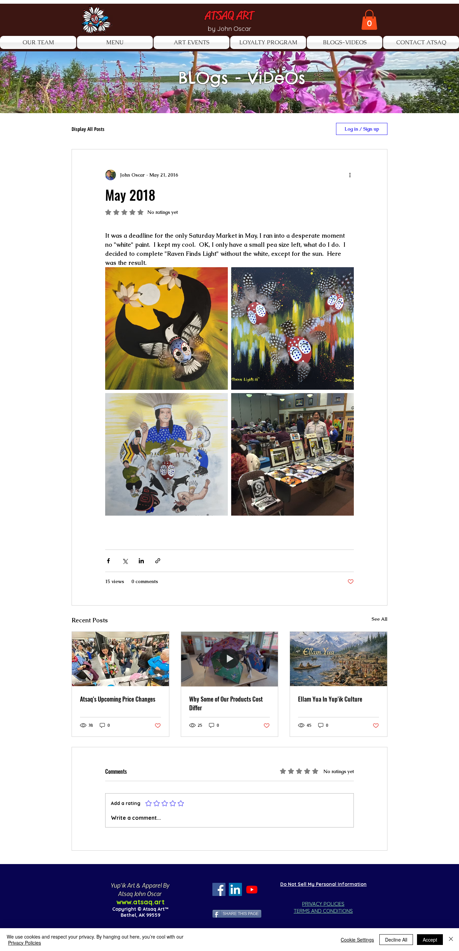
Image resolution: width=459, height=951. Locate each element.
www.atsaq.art (140, 902)
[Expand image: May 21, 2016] (292, 454)
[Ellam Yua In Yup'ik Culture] (338, 659)
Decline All (396, 939)
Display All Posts (88, 129)
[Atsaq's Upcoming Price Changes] (120, 659)
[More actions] (350, 175)
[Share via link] (158, 561)
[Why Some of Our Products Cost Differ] (229, 659)
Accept (430, 939)
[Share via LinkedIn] (141, 561)
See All (379, 619)
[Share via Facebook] (108, 561)
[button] (369, 20)
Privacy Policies (24, 942)
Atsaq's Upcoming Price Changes (117, 699)
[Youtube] (251, 889)
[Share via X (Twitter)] (125, 561)
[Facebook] (218, 889)
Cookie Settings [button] (357, 939)
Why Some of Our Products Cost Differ (226, 703)
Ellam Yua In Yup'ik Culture (330, 699)
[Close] (451, 940)
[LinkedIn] (235, 889)
